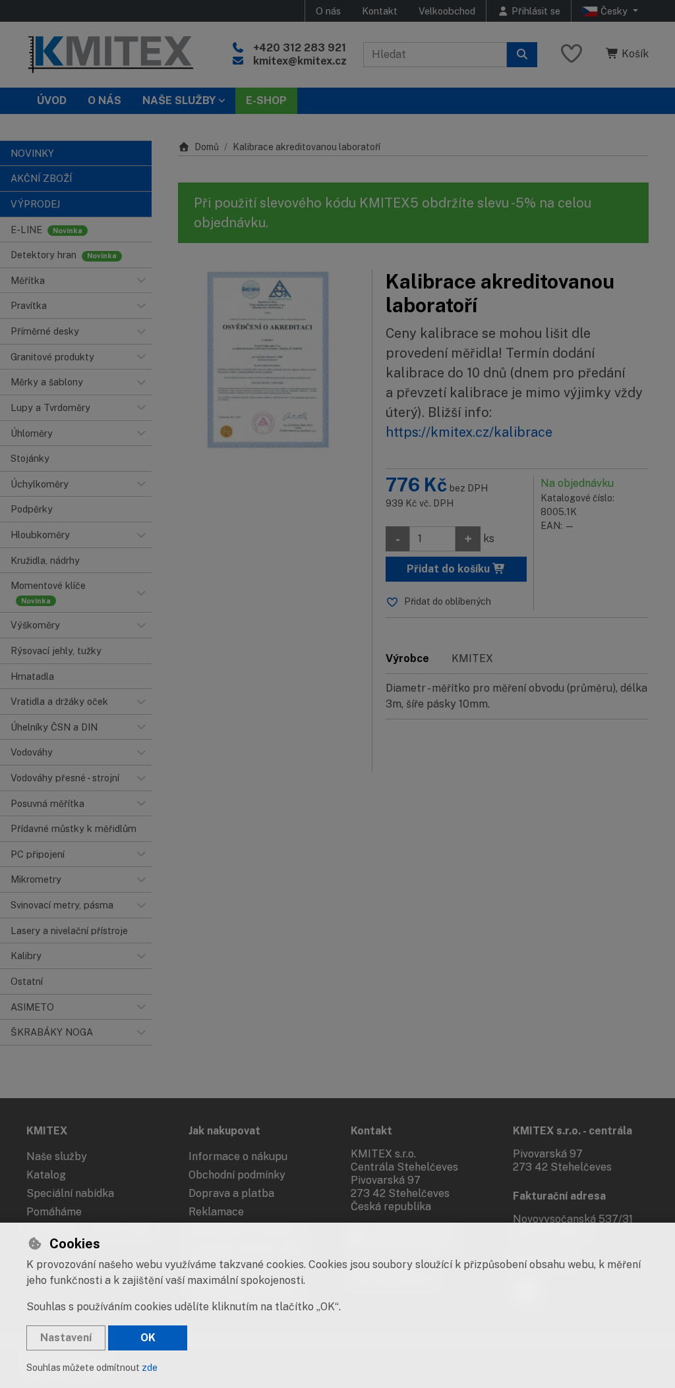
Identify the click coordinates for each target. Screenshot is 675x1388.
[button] (141, 280)
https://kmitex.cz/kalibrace (469, 432)
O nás (328, 10)
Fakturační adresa (559, 1196)
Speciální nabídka (70, 1193)
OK (148, 1337)
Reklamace (216, 1212)
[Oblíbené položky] (571, 54)
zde (150, 1367)
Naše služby (56, 1156)
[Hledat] (522, 54)
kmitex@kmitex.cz (300, 61)
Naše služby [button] (179, 100)
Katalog (46, 1175)
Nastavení (66, 1337)
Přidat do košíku (449, 569)
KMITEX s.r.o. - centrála (572, 1130)
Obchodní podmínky (237, 1175)
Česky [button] (614, 10)
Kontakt (379, 10)
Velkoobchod (447, 10)
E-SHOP (266, 100)
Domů (206, 147)
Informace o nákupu (238, 1156)
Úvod (52, 100)
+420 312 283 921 (299, 48)
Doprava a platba (231, 1193)
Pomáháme (54, 1212)
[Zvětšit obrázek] (268, 359)
